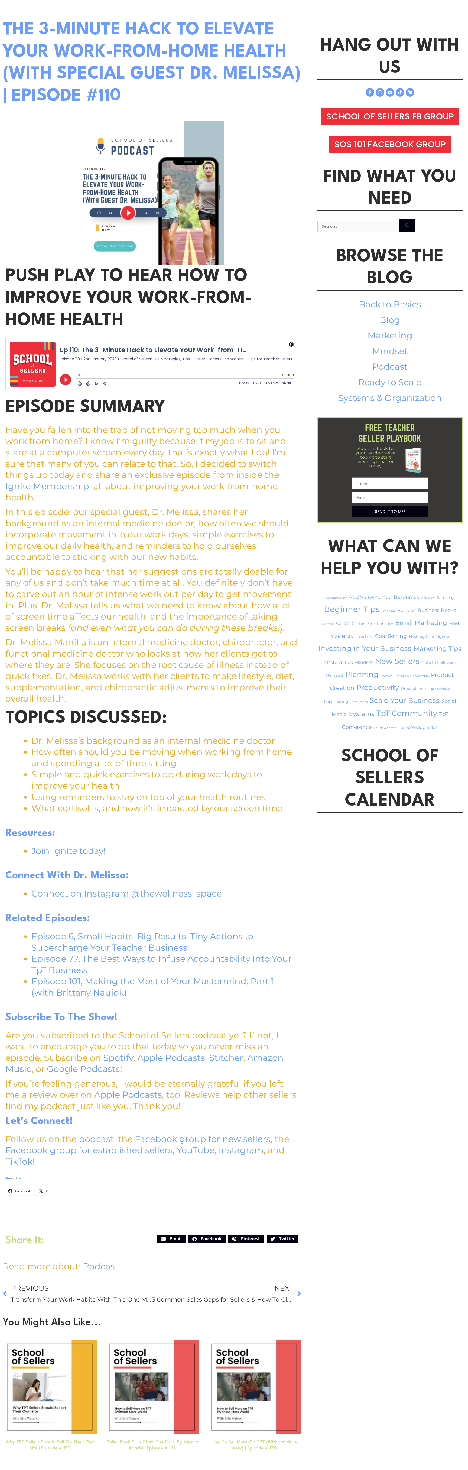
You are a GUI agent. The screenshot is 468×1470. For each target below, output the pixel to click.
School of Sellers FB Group (390, 116)
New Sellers (397, 661)
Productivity (377, 687)
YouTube (195, 1150)
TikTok (18, 1161)
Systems (361, 714)
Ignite (443, 636)
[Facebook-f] (370, 92)
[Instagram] (380, 92)
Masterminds (338, 662)
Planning (362, 674)
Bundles (406, 610)
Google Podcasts (83, 1069)
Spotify (118, 1057)
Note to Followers (439, 662)
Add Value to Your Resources (384, 597)
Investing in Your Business (364, 648)
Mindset (390, 351)
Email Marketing (421, 623)
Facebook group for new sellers (203, 1139)
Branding (388, 611)
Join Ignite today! (68, 851)
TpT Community (406, 713)
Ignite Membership (47, 486)
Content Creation (368, 623)
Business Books (437, 610)
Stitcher (226, 1057)
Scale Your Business (405, 700)
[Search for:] (358, 225)
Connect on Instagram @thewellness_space (126, 893)
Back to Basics (390, 304)
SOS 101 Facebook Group (390, 144)
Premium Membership (412, 676)
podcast (96, 1139)
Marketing (390, 335)
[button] (171, 1239)
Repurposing (336, 701)
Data (389, 624)
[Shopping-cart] (410, 92)
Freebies (365, 636)
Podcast (100, 1266)
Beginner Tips (351, 609)
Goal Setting (391, 636)
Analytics (427, 598)
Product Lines (414, 688)
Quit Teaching (440, 689)
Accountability (336, 598)
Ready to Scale (389, 382)
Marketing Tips (437, 649)
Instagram (241, 1150)
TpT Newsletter (385, 728)
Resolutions (359, 702)
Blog (390, 320)
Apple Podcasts (171, 1057)
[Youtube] (390, 92)
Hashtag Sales (422, 636)
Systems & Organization (390, 398)
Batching (445, 597)
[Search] (407, 225)
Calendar (327, 624)
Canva (342, 623)
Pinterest (334, 675)
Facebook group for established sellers (89, 1150)
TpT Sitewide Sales (418, 727)
